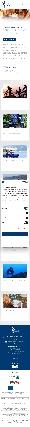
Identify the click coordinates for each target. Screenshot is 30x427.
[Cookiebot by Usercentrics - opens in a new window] (21, 182)
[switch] (26, 213)
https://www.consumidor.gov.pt (18, 413)
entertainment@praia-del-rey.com (12, 72)
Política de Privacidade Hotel (8, 397)
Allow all (15, 233)
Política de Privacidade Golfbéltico (15, 398)
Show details (21, 229)
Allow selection (15, 238)
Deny (15, 244)
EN (22, 5)
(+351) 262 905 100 (8, 70)
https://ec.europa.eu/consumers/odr (8, 410)
